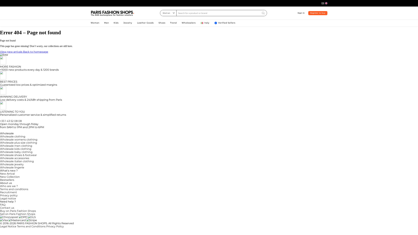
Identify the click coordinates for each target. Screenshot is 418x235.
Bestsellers (7, 179)
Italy (206, 23)
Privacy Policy (55, 226)
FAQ (2, 204)
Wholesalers (189, 23)
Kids (116, 23)
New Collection (10, 176)
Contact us (7, 207)
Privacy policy (9, 195)
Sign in (301, 13)
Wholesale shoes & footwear (18, 155)
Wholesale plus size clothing (18, 142)
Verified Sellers (226, 23)
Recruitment (8, 192)
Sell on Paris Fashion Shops (17, 214)
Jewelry (127, 23)
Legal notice (8, 198)
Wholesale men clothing (16, 145)
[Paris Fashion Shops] (112, 13)
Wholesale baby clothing (16, 152)
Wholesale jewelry (12, 164)
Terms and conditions (14, 189)
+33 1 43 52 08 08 (11, 121)
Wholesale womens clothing (18, 139)
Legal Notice (8, 226)
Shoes (162, 23)
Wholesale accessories (14, 158)
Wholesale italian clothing (17, 161)
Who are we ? (9, 186)
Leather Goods (145, 23)
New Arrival (7, 173)
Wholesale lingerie (12, 167)
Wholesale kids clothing (15, 148)
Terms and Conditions (31, 226)
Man (106, 23)
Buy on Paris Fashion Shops (18, 210)
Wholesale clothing (12, 136)
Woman (95, 23)
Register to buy (317, 13)
